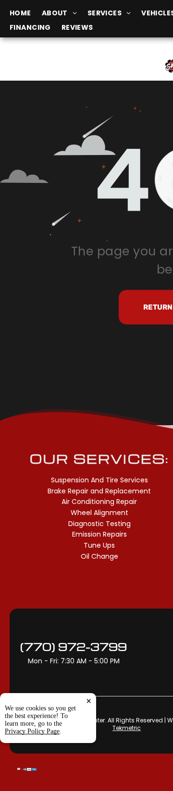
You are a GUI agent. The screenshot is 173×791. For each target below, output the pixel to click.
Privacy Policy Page (32, 731)
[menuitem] (26, 13)
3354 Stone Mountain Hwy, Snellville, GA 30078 (57, 70)
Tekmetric (126, 728)
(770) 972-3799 (73, 646)
